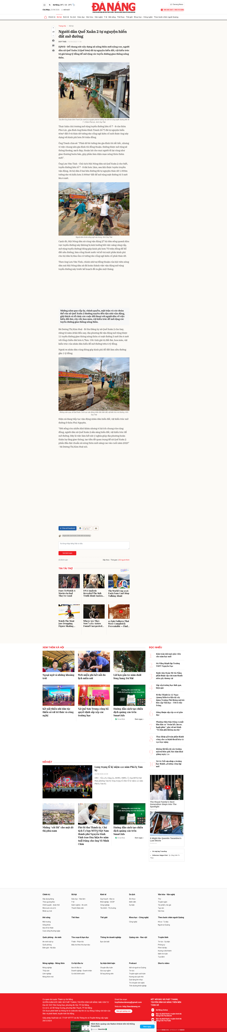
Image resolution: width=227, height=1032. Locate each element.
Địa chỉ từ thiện (48, 928)
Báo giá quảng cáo (123, 1011)
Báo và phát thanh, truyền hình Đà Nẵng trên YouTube (168, 1020)
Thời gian (114, 560)
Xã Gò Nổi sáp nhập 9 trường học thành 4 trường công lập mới (169, 764)
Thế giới (129, 17)
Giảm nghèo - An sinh (79, 905)
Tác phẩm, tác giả (164, 905)
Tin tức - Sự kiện (164, 942)
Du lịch (73, 17)
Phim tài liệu (162, 948)
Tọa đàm (161, 957)
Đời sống (112, 17)
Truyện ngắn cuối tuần (137, 974)
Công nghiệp (104, 905)
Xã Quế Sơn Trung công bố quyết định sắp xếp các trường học (93, 712)
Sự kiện (132, 905)
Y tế (105, 17)
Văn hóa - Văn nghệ (94, 17)
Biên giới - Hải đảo (49, 948)
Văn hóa (161, 911)
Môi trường (47, 922)
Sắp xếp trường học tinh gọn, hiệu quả (169, 686)
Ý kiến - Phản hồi (77, 942)
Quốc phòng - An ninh (52, 937)
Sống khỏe (46, 925)
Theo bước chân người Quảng (166, 17)
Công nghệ (133, 922)
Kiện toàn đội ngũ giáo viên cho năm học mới (168, 655)
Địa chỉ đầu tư (76, 968)
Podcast (133, 963)
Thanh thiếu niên (77, 908)
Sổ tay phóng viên (107, 974)
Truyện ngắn (162, 902)
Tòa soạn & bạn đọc (80, 937)
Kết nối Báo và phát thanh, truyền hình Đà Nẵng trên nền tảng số (166, 1002)
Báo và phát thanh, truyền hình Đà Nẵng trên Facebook (168, 1015)
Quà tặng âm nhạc (136, 980)
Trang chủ (62, 26)
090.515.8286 (179, 10)
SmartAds (101, 1029)
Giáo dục (81, 17)
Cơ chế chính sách (78, 974)
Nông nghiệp (47, 968)
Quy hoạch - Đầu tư (107, 899)
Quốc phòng (47, 945)
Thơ (159, 899)
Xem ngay (147, 1027)
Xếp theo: (106, 560)
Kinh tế (66, 17)
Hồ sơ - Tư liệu (163, 922)
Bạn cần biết (104, 942)
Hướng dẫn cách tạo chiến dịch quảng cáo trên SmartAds (128, 712)
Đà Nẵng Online (162, 1010)
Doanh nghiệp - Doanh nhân (81, 971)
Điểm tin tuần (163, 954)
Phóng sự (161, 945)
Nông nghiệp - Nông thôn (54, 963)
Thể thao (120, 17)
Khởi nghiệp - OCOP (107, 902)
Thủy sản (46, 971)
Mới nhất (66, 10)
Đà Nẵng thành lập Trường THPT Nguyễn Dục (168, 664)
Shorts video (163, 963)
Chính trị (51, 17)
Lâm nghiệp (47, 974)
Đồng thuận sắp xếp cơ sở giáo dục (169, 713)
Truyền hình (163, 937)
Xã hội (59, 17)
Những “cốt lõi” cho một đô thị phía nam (58, 829)
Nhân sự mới (47, 911)
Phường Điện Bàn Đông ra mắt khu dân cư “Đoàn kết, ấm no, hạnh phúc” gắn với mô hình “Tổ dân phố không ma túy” (169, 726)
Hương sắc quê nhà (136, 977)
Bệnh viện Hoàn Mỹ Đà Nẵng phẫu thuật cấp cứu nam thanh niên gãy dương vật (169, 675)
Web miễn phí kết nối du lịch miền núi (92, 676)
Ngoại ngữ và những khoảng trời (58, 676)
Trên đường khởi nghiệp (137, 986)
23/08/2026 (51, 10)
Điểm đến (132, 902)
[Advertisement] (94, 289)
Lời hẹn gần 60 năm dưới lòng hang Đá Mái (127, 676)
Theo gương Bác (49, 902)
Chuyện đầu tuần (106, 968)
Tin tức (131, 971)
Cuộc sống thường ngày (51, 931)
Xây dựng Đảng (48, 899)
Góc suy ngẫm (105, 971)
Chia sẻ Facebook (68, 528)
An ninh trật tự (48, 942)
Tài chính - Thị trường (108, 908)
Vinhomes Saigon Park (160, 855)
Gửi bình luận (67, 553)
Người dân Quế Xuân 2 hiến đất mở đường (76, 535)
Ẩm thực (132, 899)
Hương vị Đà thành (165, 951)
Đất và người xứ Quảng (137, 968)
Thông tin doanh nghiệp (110, 937)
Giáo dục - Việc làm (78, 899)
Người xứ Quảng (164, 925)
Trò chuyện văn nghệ (136, 983)
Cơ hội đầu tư (77, 963)
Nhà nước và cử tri (49, 908)
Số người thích (124, 560)
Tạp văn (161, 908)
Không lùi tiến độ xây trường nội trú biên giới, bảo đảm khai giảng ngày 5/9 (169, 751)
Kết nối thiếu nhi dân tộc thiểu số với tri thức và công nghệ (58, 712)
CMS (165, 1030)
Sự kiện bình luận (107, 963)
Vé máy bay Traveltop (159, 851)
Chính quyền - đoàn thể (51, 905)
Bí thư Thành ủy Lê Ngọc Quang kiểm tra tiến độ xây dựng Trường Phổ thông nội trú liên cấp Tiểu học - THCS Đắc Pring (170, 700)
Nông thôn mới (48, 977)
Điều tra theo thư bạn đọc (80, 945)
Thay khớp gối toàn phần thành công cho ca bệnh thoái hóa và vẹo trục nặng (170, 739)
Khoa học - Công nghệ (143, 17)
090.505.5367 (168, 10)
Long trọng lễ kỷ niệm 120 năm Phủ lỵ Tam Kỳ (119, 768)
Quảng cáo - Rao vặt (138, 937)
